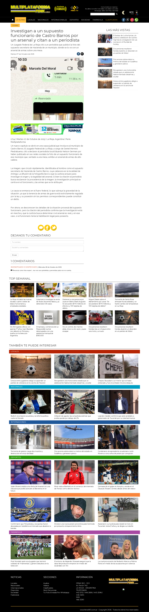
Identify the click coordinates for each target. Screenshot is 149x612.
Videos (46, 585)
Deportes (74, 20)
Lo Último (20, 20)
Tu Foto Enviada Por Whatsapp (56, 592)
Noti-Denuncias (49, 590)
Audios (46, 583)
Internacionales (59, 20)
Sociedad (85, 20)
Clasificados (111, 20)
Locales (31, 20)
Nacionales (43, 20)
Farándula (98, 20)
